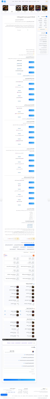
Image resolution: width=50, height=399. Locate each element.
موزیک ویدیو (26, 1)
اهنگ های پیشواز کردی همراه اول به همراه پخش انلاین (43, 41)
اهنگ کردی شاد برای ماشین (44, 37)
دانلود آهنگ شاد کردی (30, 224)
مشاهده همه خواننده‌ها (42, 29)
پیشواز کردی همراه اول (20, 392)
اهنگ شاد (38, 1)
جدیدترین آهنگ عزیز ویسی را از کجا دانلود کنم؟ (28, 357)
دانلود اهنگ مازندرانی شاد (44, 47)
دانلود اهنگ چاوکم (19, 68)
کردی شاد (10, 238)
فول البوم (30, 1)
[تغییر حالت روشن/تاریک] (2, 1)
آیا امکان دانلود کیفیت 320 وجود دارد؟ (29, 363)
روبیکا (9, 392)
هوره (32, 1)
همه (38, 16)
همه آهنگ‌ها (6, 255)
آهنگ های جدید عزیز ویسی (26, 75)
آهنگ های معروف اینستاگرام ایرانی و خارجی (43, 35)
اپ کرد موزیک (16, 1)
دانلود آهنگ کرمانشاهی (30, 225)
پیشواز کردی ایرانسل (20, 391)
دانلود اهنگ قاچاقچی (19, 63)
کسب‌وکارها (20, 1)
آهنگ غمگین (34, 1)
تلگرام (14, 392)
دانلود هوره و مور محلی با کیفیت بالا (43, 43)
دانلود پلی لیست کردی (30, 227)
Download (19, 85)
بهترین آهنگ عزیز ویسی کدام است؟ (29, 354)
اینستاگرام (12, 392)
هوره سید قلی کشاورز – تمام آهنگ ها (43, 49)
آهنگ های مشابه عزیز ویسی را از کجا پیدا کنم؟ (28, 366)
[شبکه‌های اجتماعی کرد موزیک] (6, 392)
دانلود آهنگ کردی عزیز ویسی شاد (43, 52)
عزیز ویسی (18, 113)
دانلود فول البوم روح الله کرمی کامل (43, 39)
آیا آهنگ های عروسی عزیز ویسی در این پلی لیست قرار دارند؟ (27, 360)
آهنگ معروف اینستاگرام (25, 391)
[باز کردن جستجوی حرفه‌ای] (5, 1)
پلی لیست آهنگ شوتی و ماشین (30, 118)
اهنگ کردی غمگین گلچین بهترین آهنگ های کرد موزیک (43, 45)
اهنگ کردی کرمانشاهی (25, 389)
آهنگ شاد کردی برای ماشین (20, 390)
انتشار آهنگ (23, 1)
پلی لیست (13, 1)
